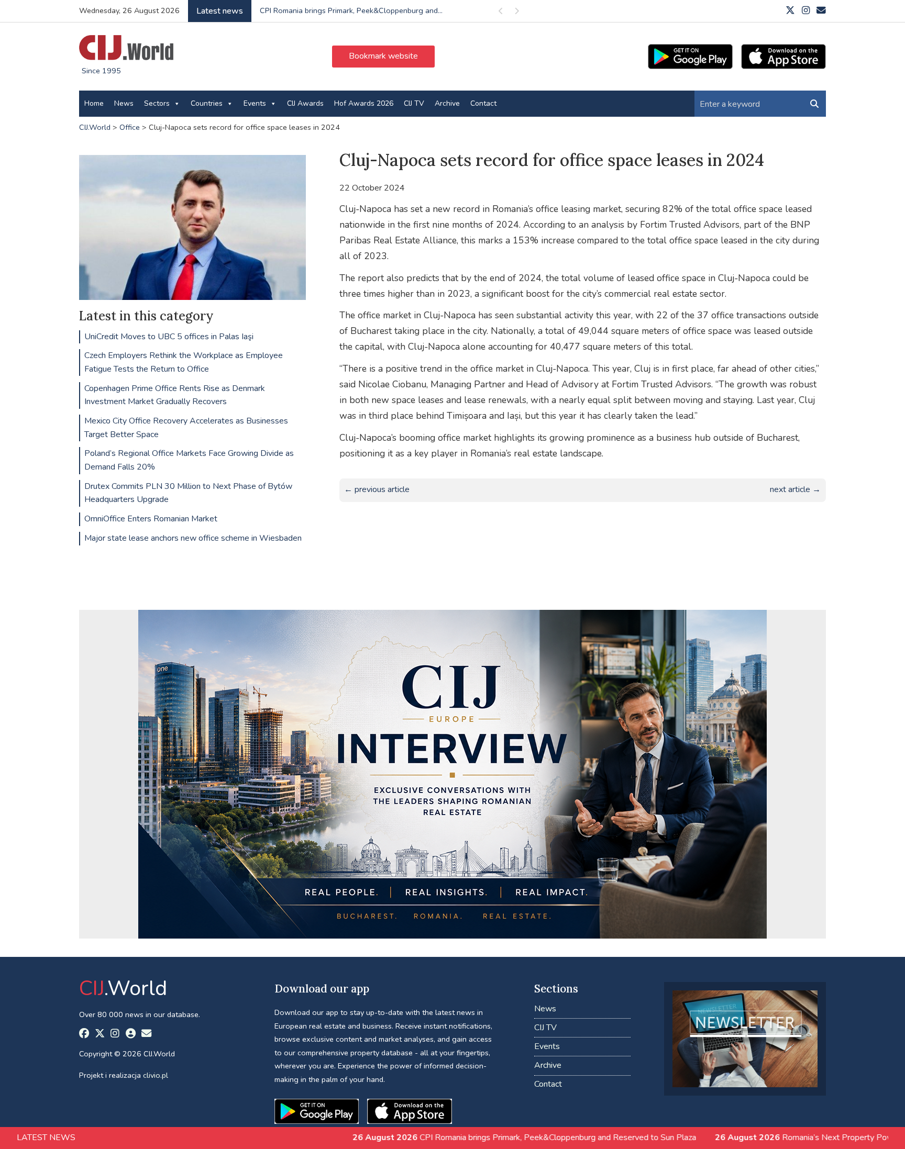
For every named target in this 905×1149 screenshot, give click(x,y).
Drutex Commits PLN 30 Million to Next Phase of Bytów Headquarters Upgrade (188, 493)
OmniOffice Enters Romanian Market (150, 519)
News (124, 103)
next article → (795, 489)
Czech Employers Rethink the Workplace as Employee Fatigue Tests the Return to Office (183, 362)
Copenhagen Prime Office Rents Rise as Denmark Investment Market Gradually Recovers (174, 395)
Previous (500, 12)
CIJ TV (414, 103)
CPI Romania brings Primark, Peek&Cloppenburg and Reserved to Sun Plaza (440, 1137)
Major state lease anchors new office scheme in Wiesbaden (193, 538)
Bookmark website (383, 56)
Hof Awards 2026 (363, 103)
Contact (483, 103)
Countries (207, 103)
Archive (447, 103)
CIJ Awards (305, 103)
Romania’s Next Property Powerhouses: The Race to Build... (361, 10)
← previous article (377, 489)
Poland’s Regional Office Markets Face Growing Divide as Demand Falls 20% (189, 460)
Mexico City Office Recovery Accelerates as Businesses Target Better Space (186, 427)
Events (255, 103)
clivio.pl (155, 1075)
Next (516, 12)
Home (94, 103)
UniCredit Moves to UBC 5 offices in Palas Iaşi (168, 336)
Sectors (157, 103)
